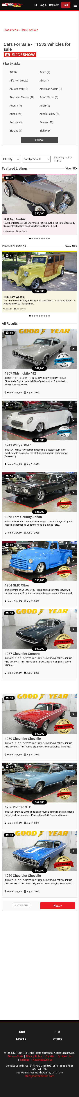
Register (54, 5)
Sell (66, 5)
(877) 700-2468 (38, 1065)
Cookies (49, 1056)
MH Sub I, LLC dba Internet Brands (33, 1052)
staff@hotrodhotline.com (39, 1076)
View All (39, 139)
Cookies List (65, 1056)
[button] (73, 348)
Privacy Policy (34, 1056)
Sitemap (24, 1059)
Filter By (7, 159)
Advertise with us (42, 1059)
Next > (57, 905)
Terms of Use (15, 1056)
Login (43, 5)
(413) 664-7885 (64, 1065)
